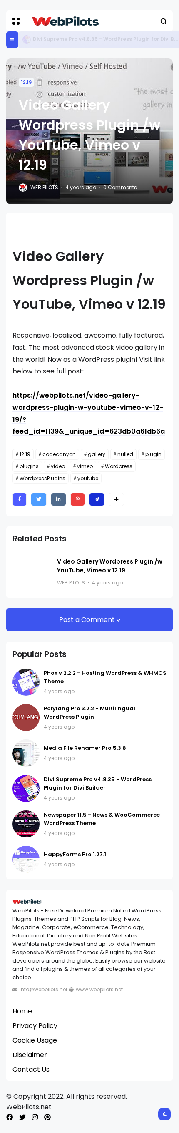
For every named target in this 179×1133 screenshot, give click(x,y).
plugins (29, 466)
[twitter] (22, 1117)
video (58, 466)
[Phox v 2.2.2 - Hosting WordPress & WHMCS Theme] (26, 682)
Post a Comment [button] (88, 619)
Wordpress (118, 466)
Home (22, 1011)
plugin (153, 454)
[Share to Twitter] (39, 499)
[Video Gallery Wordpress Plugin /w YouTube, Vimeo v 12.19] (31, 572)
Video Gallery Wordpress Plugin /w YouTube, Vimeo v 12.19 (109, 565)
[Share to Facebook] (19, 499)
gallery (96, 454)
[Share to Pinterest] (77, 499)
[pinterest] (47, 1117)
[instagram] (35, 1117)
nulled (125, 454)
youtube (87, 478)
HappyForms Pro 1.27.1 (75, 854)
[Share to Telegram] (96, 499)
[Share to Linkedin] (58, 499)
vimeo (85, 466)
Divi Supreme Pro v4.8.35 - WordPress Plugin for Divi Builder (98, 783)
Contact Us (31, 1069)
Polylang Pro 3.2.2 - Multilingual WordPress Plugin (89, 712)
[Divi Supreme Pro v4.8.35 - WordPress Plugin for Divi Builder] (26, 39)
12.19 (26, 82)
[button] (16, 21)
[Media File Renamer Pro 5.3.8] (26, 753)
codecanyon (59, 454)
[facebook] (9, 1117)
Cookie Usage (34, 1040)
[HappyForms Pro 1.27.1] (26, 859)
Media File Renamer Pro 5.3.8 (85, 748)
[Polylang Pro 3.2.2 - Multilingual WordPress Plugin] (26, 717)
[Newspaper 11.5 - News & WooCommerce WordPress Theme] (26, 823)
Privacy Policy (34, 1025)
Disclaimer (29, 1055)
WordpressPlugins (42, 478)
